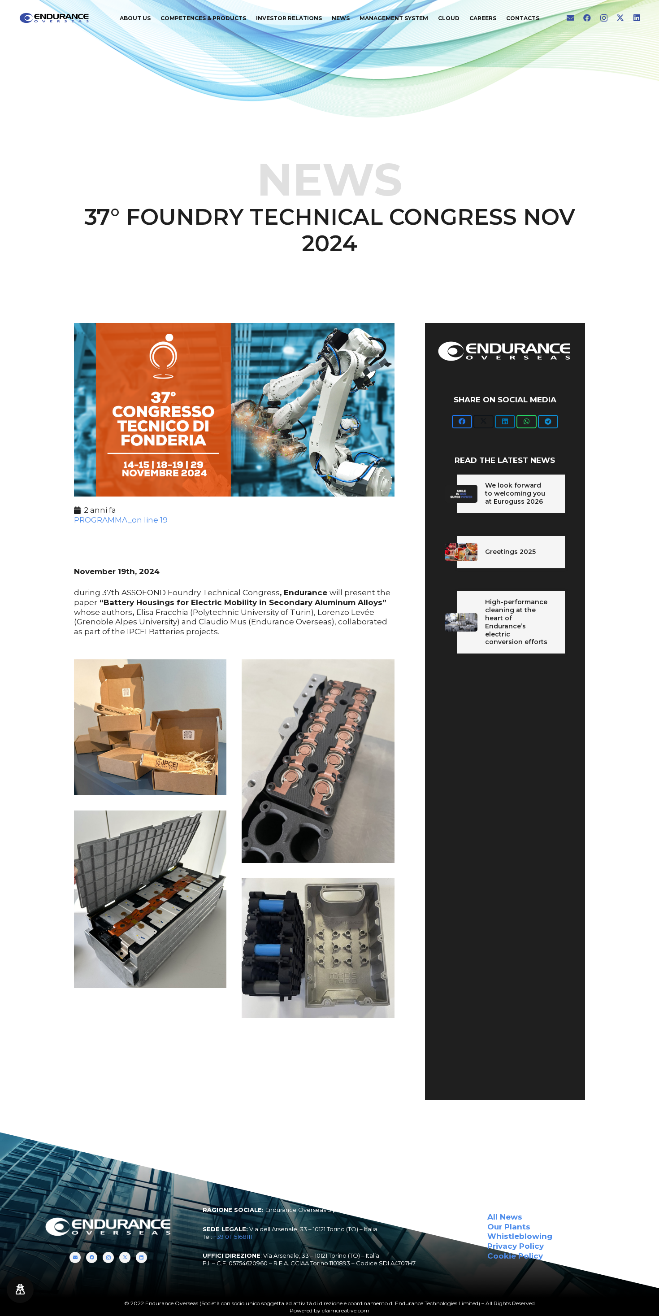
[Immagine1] (318, 948)
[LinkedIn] (636, 18)
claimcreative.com (345, 1310)
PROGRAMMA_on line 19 (121, 519)
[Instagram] (603, 18)
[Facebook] (587, 18)
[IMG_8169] (150, 727)
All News (504, 1216)
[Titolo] (570, 18)
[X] (620, 18)
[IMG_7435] (318, 761)
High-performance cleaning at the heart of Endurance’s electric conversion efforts (516, 622)
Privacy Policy (515, 1246)
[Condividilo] (462, 421)
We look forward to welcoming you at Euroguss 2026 (515, 493)
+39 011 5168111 (232, 1236)
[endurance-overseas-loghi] (54, 18)
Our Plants (508, 1226)
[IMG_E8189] (150, 899)
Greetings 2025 (510, 552)
